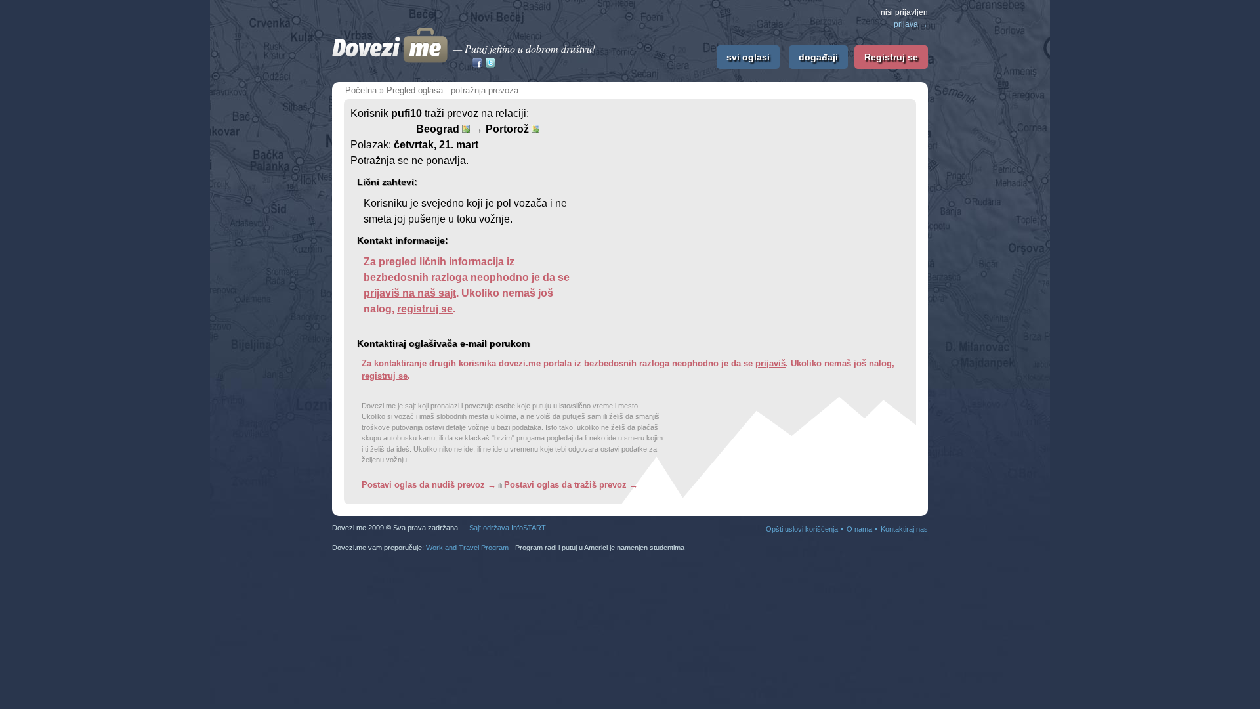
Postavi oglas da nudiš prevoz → (429, 485)
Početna (361, 90)
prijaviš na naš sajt (410, 293)
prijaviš (770, 363)
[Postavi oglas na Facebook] (477, 64)
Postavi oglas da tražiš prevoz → (571, 485)
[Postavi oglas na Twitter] (490, 64)
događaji (818, 57)
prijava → (911, 24)
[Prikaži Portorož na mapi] (535, 129)
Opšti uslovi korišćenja (802, 529)
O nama (859, 529)
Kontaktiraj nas (904, 529)
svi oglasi (748, 57)
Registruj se (891, 57)
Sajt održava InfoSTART (507, 528)
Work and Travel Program (467, 547)
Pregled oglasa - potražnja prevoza (452, 90)
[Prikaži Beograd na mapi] (466, 129)
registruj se (425, 308)
